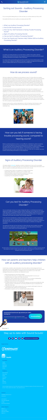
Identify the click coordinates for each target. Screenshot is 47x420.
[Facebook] (9, 338)
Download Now (35, 316)
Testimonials (4, 366)
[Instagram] (19, 338)
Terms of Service (5, 372)
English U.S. (3, 408)
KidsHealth (13, 165)
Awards (3, 375)
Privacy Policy (4, 374)
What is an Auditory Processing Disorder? (17, 25)
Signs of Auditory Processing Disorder (16, 34)
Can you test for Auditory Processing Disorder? (18, 36)
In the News (4, 377)
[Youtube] (16, 338)
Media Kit (4, 378)
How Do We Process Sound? (13, 27)
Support (3, 362)
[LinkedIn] (22, 338)
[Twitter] (12, 338)
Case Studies (4, 365)
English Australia (4, 410)
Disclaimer (4, 381)
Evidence (3, 363)
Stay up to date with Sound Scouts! (23, 333)
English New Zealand (5, 411)
